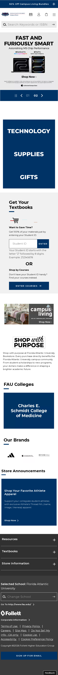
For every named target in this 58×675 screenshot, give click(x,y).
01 (27, 95)
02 (36, 95)
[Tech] (29, 131)
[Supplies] (29, 154)
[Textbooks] (30, 15)
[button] (29, 4)
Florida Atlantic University (24, 586)
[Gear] (29, 177)
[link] (46, 15)
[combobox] (29, 596)
